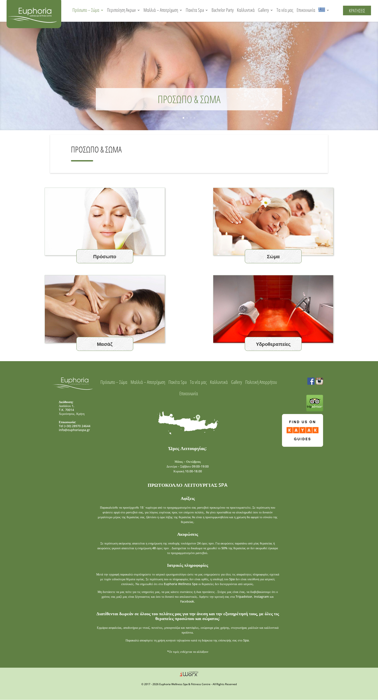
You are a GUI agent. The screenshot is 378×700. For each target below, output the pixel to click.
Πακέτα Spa (195, 10)
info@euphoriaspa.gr (74, 430)
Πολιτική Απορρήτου (261, 382)
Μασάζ (104, 344)
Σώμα (273, 256)
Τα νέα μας (284, 10)
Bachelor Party (223, 10)
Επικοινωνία (306, 10)
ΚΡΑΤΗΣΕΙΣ (357, 10)
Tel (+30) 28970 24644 (74, 426)
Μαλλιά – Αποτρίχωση (161, 10)
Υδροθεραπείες (273, 344)
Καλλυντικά (246, 10)
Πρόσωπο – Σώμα (85, 10)
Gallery (263, 10)
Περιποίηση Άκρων (121, 10)
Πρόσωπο (104, 256)
